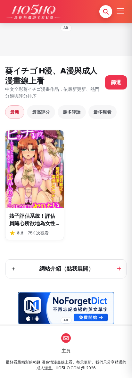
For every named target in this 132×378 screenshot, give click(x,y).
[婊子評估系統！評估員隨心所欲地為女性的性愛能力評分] (34, 169)
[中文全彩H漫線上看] (33, 12)
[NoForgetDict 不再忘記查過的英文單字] (66, 308)
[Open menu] (120, 12)
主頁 (66, 350)
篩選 (116, 82)
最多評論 (72, 112)
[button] (105, 11)
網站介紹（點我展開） (66, 268)
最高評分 (41, 112)
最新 (14, 112)
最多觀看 (102, 112)
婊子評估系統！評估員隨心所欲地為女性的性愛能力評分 (32, 219)
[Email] (66, 338)
